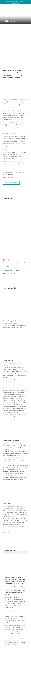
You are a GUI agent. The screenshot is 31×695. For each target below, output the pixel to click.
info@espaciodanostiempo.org (11, 270)
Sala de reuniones (10, 550)
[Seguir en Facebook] (17, 687)
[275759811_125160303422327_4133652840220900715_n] (15, 55)
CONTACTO (15, 3)
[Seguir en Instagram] (23, 687)
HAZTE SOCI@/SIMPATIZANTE (15, 1)
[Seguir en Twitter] (20, 687)
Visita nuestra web (11, 183)
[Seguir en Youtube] (27, 687)
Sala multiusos (9, 553)
